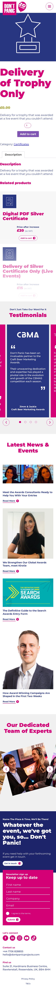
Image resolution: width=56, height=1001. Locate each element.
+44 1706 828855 (13, 951)
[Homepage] (15, 9)
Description (13, 154)
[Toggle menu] (49, 6)
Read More (9, 501)
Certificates (21, 144)
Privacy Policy (28, 979)
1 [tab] (20, 422)
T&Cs (28, 983)
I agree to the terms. (21, 913)
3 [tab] (31, 422)
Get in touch (10, 863)
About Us (26, 21)
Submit (11, 919)
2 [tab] (25, 422)
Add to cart (28, 134)
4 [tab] (36, 422)
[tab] (13, 154)
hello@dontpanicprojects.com (21, 954)
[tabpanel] (28, 371)
